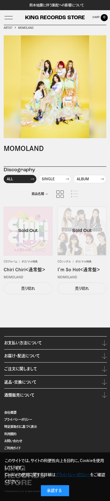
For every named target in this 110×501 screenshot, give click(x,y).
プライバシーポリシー (18, 419)
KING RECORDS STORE (55, 18)
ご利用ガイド (12, 448)
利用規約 (10, 433)
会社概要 (10, 412)
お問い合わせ (13, 441)
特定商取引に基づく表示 (20, 426)
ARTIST (8, 28)
